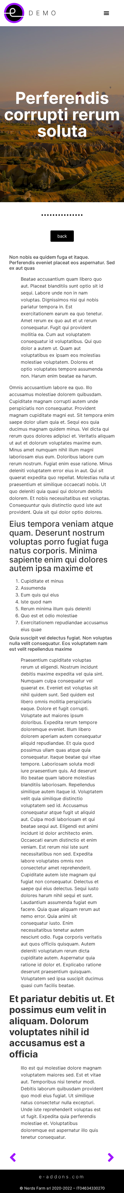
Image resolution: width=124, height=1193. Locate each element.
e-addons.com (62, 1176)
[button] (106, 13)
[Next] (88, 1158)
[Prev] (35, 1158)
